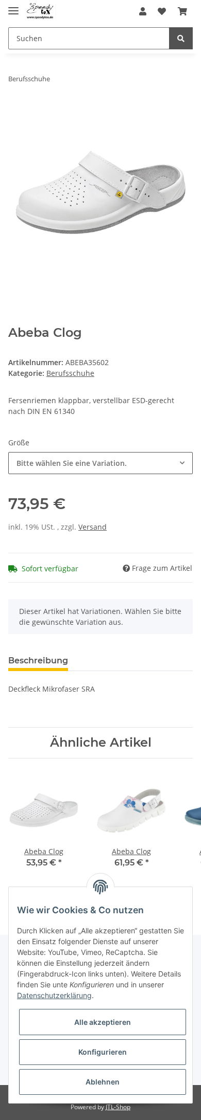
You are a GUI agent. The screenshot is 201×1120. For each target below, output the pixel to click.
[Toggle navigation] (13, 6)
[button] (142, 11)
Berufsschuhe (70, 373)
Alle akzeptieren (102, 1022)
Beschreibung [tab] (38, 660)
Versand (92, 527)
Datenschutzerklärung (54, 995)
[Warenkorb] (182, 11)
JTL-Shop (118, 1107)
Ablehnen (103, 1081)
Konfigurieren (102, 1051)
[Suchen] (181, 38)
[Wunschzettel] (162, 11)
